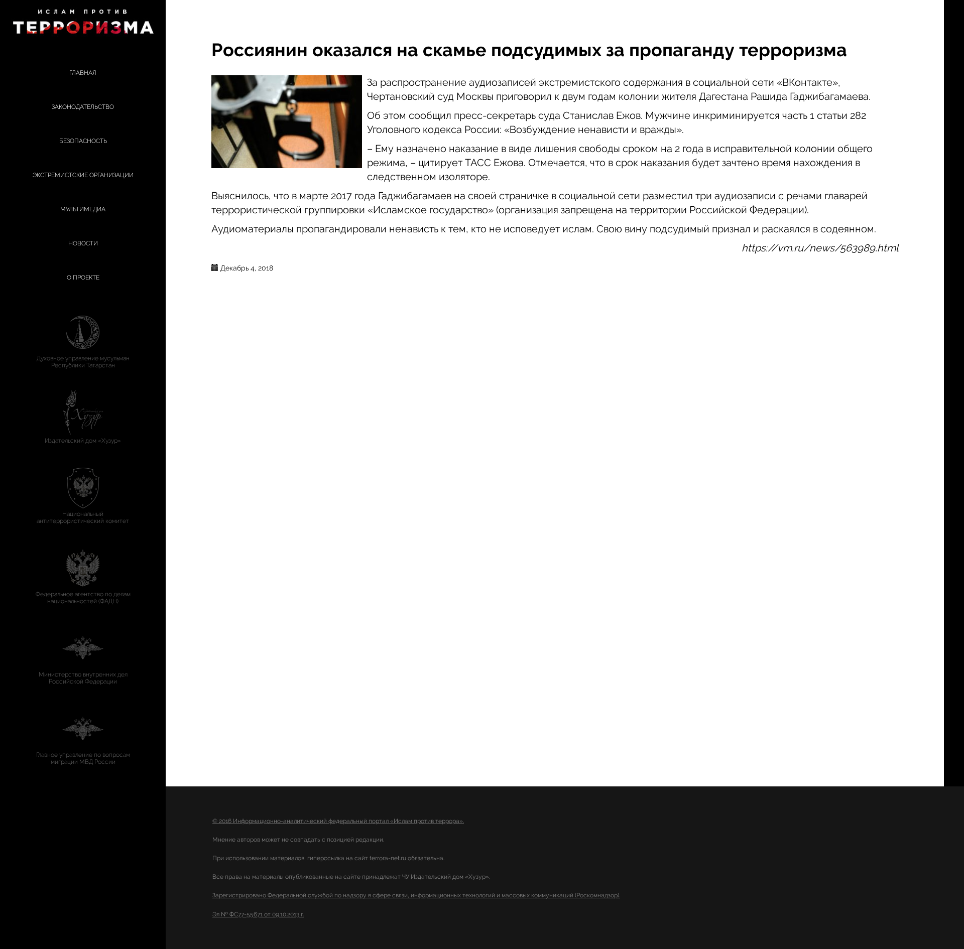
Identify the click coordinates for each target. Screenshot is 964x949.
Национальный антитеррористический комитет (83, 517)
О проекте (83, 277)
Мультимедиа (82, 209)
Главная (82, 72)
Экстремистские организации (83, 175)
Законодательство (83, 106)
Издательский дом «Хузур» (83, 440)
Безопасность (83, 141)
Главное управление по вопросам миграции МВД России (83, 758)
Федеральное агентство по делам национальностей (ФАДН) (83, 598)
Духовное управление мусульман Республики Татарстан (83, 362)
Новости (83, 243)
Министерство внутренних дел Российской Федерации (83, 678)
